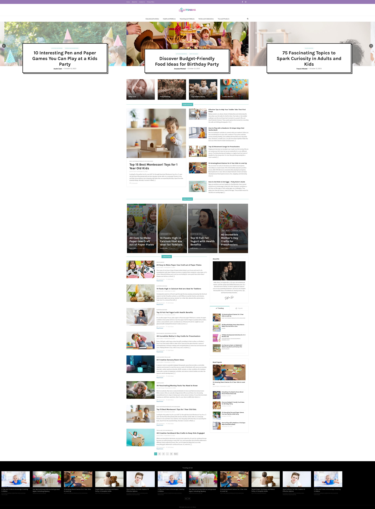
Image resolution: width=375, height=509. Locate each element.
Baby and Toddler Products (136, 161)
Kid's (162, 382)
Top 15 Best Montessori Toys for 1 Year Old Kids (153, 166)
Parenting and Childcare (187, 19)
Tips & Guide (167, 357)
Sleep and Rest (160, 357)
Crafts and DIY (134, 234)
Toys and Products (223, 19)
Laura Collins (133, 248)
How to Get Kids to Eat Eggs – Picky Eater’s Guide (226, 182)
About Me (134, 2)
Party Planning (194, 53)
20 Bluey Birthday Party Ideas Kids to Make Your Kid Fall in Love (233, 325)
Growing (224, 340)
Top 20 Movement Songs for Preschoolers (224, 147)
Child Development (235, 338)
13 (171, 454)
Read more (160, 280)
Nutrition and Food (166, 234)
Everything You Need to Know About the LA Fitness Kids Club (232, 392)
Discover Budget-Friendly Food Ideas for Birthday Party (233, 403)
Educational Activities (152, 19)
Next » (176, 454)
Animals (159, 382)
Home (128, 2)
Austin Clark (132, 171)
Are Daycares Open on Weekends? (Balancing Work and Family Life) (232, 346)
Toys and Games (149, 161)
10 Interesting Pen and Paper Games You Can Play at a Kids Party (233, 413)
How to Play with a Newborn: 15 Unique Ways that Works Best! (226, 129)
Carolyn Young (160, 388)
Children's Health (100, 493)
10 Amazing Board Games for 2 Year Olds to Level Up (227, 163)
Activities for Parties (56, 48)
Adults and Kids (309, 48)
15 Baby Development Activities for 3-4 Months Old (233, 335)
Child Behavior (226, 338)
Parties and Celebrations (206, 19)
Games (223, 328)
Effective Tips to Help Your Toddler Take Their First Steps (227, 110)
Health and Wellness (169, 19)
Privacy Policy (150, 2)
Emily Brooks (163, 248)
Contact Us (142, 2)
